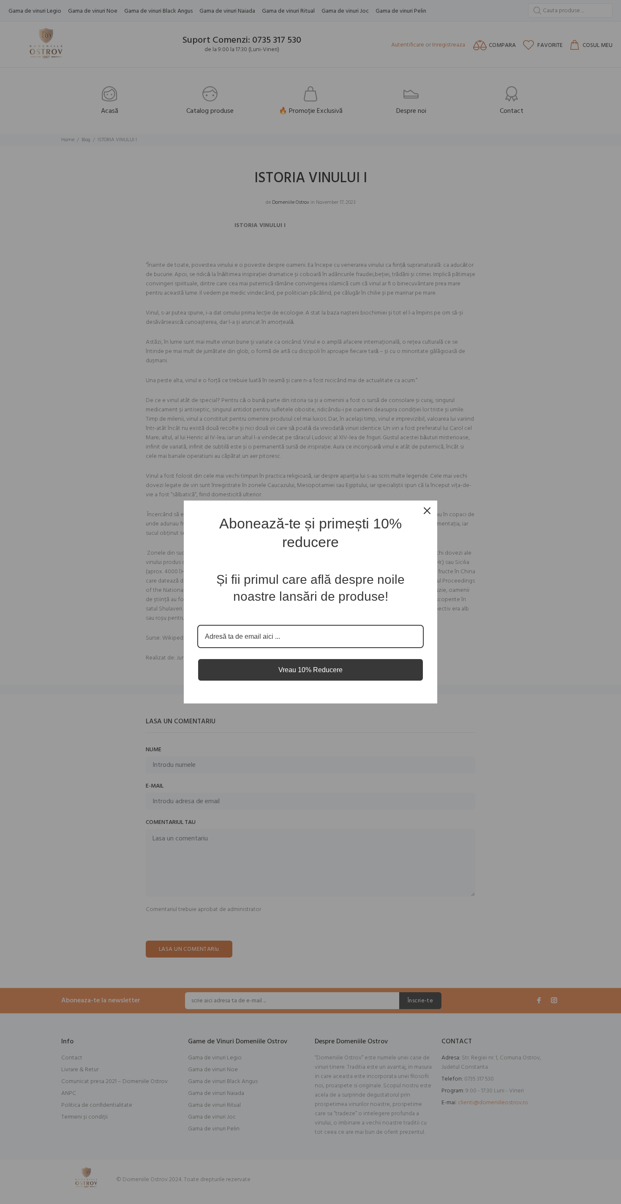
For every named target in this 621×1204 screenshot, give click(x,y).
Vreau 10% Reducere (310, 669)
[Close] (427, 511)
